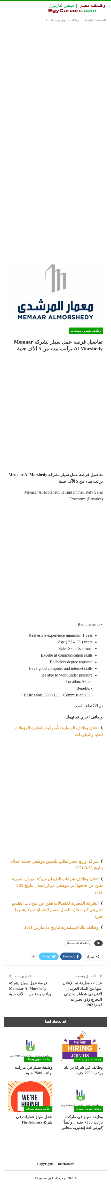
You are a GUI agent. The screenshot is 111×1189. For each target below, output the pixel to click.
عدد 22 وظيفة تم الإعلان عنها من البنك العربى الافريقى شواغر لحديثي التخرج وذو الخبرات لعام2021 (82, 994)
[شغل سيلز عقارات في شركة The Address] (30, 1096)
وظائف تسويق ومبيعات (86, 330)
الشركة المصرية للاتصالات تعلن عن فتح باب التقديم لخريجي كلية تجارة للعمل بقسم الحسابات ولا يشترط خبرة (57, 910)
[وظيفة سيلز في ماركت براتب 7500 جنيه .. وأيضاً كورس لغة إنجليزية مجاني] (81, 1096)
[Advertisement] (55, 81)
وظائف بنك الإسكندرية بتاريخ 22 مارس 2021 (61, 927)
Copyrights (45, 1164)
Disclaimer (66, 1164)
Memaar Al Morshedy (79, 943)
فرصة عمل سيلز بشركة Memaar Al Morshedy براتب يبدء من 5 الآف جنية (30, 988)
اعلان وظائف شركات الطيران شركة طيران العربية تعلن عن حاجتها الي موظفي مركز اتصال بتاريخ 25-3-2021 (57, 885)
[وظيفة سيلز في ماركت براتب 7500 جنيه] (30, 1046)
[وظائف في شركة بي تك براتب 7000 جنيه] (81, 1046)
